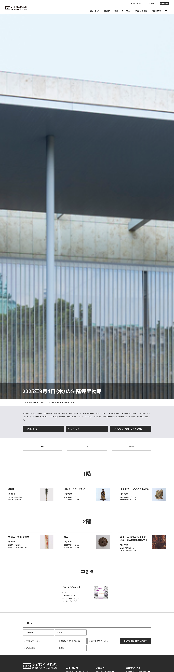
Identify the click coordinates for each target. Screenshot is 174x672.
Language (165, 3)
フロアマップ (32, 429)
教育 (116, 11)
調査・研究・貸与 (141, 11)
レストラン (75, 429)
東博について (156, 11)
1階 (42, 446)
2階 (87, 446)
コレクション (126, 11)
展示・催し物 (95, 11)
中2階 (131, 446)
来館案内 (107, 11)
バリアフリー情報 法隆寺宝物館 (128, 429)
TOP (24, 402)
